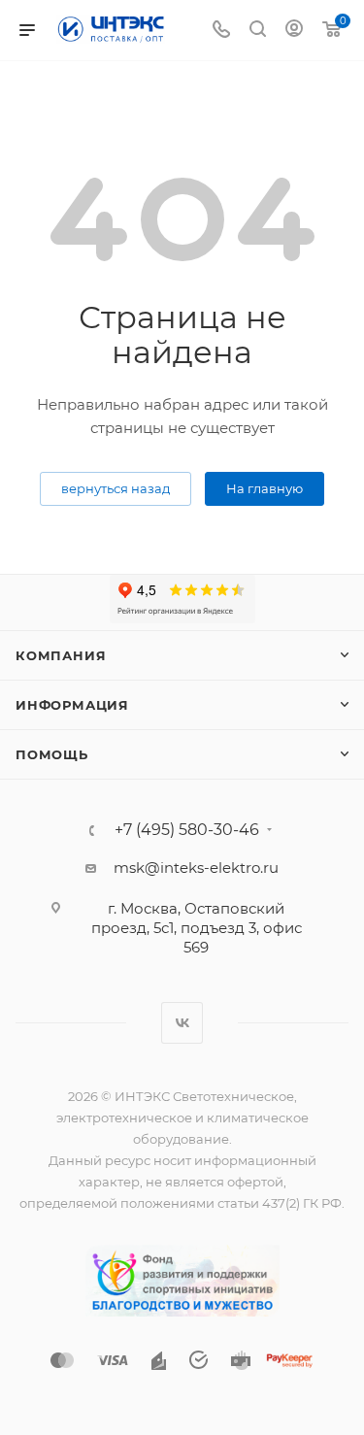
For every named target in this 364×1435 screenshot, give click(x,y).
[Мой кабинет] (294, 30)
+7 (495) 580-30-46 (187, 830)
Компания (61, 655)
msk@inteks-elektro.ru (196, 867)
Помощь (52, 754)
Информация (72, 705)
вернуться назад (115, 488)
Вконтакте (182, 1023)
